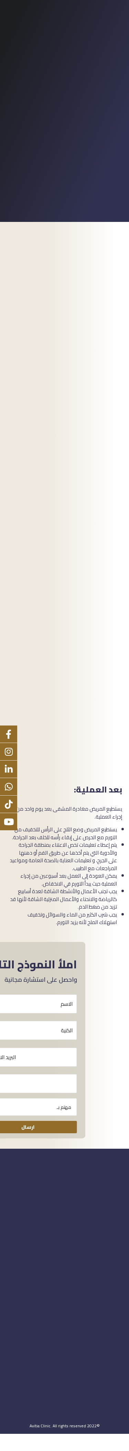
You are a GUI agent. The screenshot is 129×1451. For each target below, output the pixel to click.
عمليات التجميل (21, 1385)
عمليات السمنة (21, 1406)
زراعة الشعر (17, 1399)
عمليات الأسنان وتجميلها (30, 1392)
